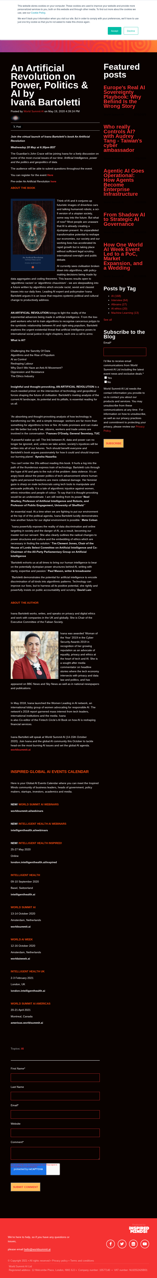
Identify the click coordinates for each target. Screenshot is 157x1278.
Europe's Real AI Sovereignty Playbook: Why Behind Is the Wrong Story (124, 96)
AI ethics (119, 308)
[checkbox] (125, 380)
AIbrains (119, 304)
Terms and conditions (82, 1260)
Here (50, 175)
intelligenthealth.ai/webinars (29, 830)
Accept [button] (114, 30)
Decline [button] (131, 30)
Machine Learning (125, 312)
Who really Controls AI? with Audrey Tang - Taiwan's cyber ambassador (123, 138)
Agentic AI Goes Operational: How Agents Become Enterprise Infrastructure (124, 182)
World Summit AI (34, 111)
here (53, 181)
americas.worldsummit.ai (27, 1022)
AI (22, 1048)
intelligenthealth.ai (23, 894)
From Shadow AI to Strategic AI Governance (124, 219)
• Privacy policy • (60, 1260)
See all (108, 319)
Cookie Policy (38, 12)
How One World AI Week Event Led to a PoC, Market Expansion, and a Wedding (123, 256)
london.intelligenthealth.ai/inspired (34, 862)
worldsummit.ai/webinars (27, 810)
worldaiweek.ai (20, 958)
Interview (119, 300)
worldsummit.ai (21, 749)
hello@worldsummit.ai (37, 1249)
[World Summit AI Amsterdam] (139, 1230)
